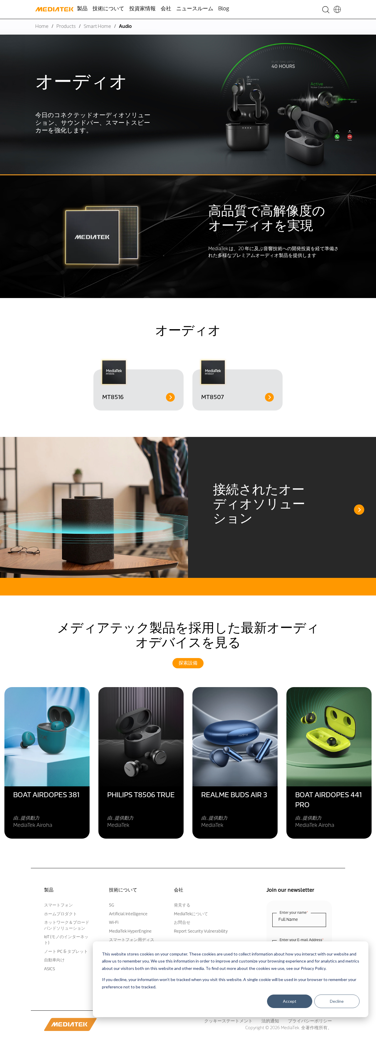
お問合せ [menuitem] (182, 923)
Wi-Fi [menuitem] (113, 923)
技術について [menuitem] (108, 9)
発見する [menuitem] (182, 905)
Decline (337, 1001)
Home (41, 26)
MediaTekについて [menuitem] (191, 914)
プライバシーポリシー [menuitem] (310, 1021)
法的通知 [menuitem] (270, 1021)
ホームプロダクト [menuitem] (60, 914)
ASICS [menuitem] (49, 969)
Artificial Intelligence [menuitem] (128, 914)
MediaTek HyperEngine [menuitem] (130, 931)
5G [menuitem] (111, 905)
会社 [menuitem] (166, 9)
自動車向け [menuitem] (54, 960)
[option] (138, 384)
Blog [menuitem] (223, 9)
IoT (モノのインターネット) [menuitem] (66, 940)
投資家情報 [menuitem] (142, 9)
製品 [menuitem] (82, 9)
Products (66, 26)
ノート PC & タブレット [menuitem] (66, 952)
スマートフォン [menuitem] (58, 905)
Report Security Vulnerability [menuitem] (201, 931)
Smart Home (97, 26)
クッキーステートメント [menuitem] (228, 1021)
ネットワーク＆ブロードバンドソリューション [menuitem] (66, 926)
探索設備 (188, 663)
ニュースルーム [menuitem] (194, 9)
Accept (289, 1001)
